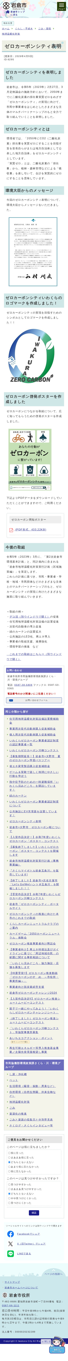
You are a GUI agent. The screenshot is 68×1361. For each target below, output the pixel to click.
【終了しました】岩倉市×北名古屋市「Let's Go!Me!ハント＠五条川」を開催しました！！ (34, 884)
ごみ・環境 (44, 28)
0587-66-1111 (10, 1305)
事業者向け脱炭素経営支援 (26, 987)
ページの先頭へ (54, 1274)
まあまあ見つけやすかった (26, 1189)
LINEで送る (24, 1253)
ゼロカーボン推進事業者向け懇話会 (32, 943)
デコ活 (30, 616)
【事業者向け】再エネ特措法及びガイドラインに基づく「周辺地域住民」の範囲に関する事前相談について (34, 953)
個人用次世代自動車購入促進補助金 (32, 734)
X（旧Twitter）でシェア (31, 1244)
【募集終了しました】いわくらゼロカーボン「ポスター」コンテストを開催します (34, 851)
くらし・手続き (24, 28)
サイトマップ (12, 1282)
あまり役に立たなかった (25, 1167)
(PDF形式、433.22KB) (30, 529)
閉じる (48, 1341)
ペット (13, 1080)
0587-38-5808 (23, 685)
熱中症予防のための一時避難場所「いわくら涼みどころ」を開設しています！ (34, 786)
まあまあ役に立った (22, 1157)
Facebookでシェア (28, 1234)
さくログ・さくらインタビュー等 (31, 1125)
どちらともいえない (22, 1162)
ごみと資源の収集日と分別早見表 (31, 1119)
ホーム (6, 28)
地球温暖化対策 (11, 34)
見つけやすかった (21, 1184)
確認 (34, 1213)
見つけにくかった (21, 1203)
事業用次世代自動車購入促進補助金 (32, 728)
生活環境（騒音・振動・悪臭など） (32, 1086)
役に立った (17, 1153)
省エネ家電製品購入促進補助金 (29, 766)
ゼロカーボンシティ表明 (25, 821)
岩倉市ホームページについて (21, 1287)
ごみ (12, 1107)
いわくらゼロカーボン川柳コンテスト (34, 750)
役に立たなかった (21, 1171)
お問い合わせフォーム (36, 700)
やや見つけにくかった (24, 1198)
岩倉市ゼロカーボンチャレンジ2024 (33, 992)
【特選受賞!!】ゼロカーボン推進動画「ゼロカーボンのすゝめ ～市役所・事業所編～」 (34, 977)
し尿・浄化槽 (18, 1074)
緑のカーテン (18, 795)
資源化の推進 (18, 1113)
